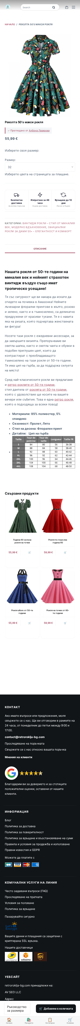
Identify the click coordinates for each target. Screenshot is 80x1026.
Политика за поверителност (24, 832)
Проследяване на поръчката (24, 743)
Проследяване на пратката (23, 897)
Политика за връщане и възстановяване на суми (39, 838)
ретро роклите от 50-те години (31, 385)
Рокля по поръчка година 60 (57, 541)
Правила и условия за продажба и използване (37, 844)
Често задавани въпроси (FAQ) (26, 891)
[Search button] (54, 7)
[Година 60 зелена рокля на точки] (22, 516)
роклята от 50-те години (48, 389)
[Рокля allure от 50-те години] (22, 586)
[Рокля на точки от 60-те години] (57, 586)
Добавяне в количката (58, 1008)
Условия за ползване (19, 903)
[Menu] (73, 7)
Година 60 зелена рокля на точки (22, 541)
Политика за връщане (20, 909)
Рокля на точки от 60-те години (58, 611)
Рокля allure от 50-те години (22, 611)
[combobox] (35, 7)
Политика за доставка (20, 826)
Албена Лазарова (39, 130)
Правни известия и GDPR (22, 850)
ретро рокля (64, 399)
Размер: (10, 160)
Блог (8, 820)
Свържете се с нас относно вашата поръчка (35, 749)
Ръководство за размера (17, 1008)
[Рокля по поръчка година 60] (57, 516)
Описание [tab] (40, 248)
